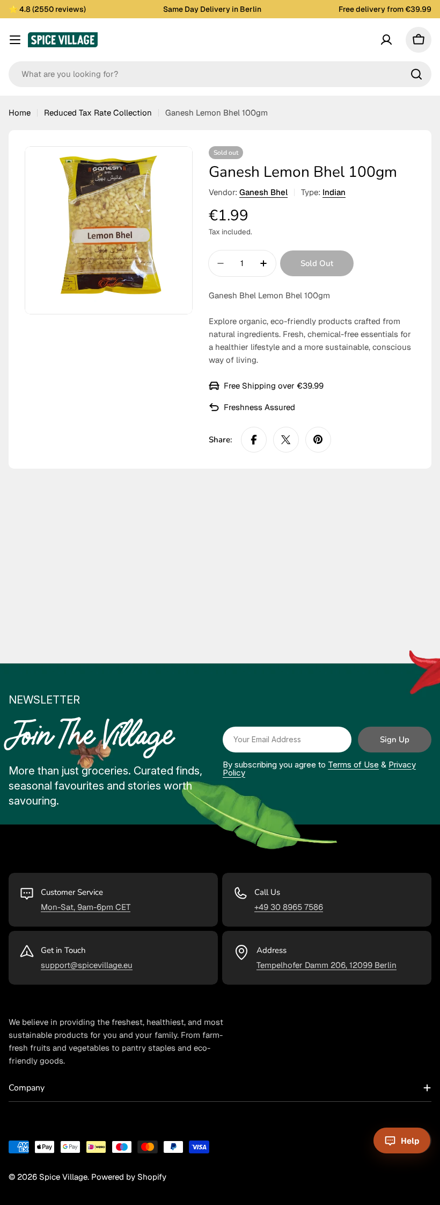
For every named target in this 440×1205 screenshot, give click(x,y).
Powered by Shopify (128, 1177)
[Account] (386, 39)
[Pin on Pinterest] (318, 440)
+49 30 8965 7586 (288, 907)
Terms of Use (353, 764)
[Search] (416, 74)
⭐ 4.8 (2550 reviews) (47, 9)
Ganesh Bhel (263, 192)
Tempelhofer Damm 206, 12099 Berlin (326, 965)
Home (20, 112)
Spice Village (63, 1177)
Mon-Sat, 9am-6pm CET (85, 907)
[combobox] (220, 74)
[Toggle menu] (15, 39)
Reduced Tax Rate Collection (98, 112)
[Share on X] (286, 440)
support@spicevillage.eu (87, 965)
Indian (334, 192)
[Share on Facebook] (254, 440)
